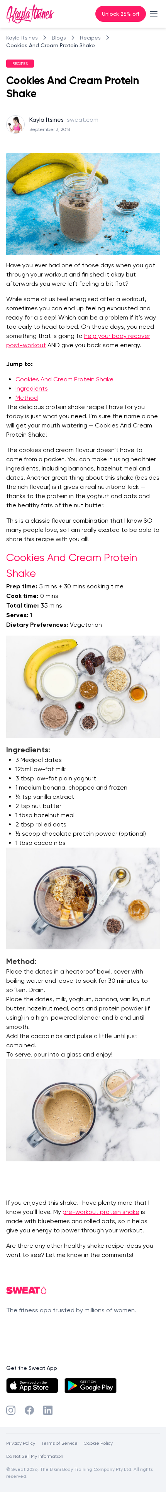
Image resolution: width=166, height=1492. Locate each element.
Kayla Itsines (22, 38)
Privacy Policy (20, 1443)
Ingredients (31, 388)
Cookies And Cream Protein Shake (50, 45)
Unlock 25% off (120, 13)
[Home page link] (30, 13)
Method (26, 397)
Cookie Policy (98, 1443)
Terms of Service (59, 1443)
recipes (90, 38)
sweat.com (82, 119)
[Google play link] (90, 1385)
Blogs (59, 38)
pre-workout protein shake (101, 1211)
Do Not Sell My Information (34, 1456)
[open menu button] (153, 14)
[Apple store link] (32, 1385)
